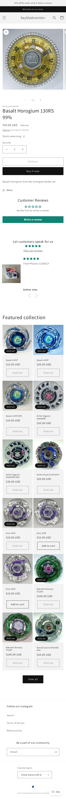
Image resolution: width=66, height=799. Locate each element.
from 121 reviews (33, 250)
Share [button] (9, 190)
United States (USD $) (31, 774)
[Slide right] (40, 100)
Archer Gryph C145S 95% (48, 474)
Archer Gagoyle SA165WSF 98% (13, 476)
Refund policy (14, 730)
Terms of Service (16, 722)
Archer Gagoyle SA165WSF (43, 417)
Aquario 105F (12, 360)
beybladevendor (28, 793)
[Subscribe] (55, 752)
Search (10, 715)
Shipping (6, 130)
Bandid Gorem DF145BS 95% (48, 649)
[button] (4, 17)
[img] (33, 246)
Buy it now (33, 171)
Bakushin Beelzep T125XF (45, 590)
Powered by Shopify (42, 793)
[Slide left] (25, 100)
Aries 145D (10, 533)
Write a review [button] (33, 219)
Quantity (7, 142)
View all (33, 679)
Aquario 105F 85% (14, 416)
